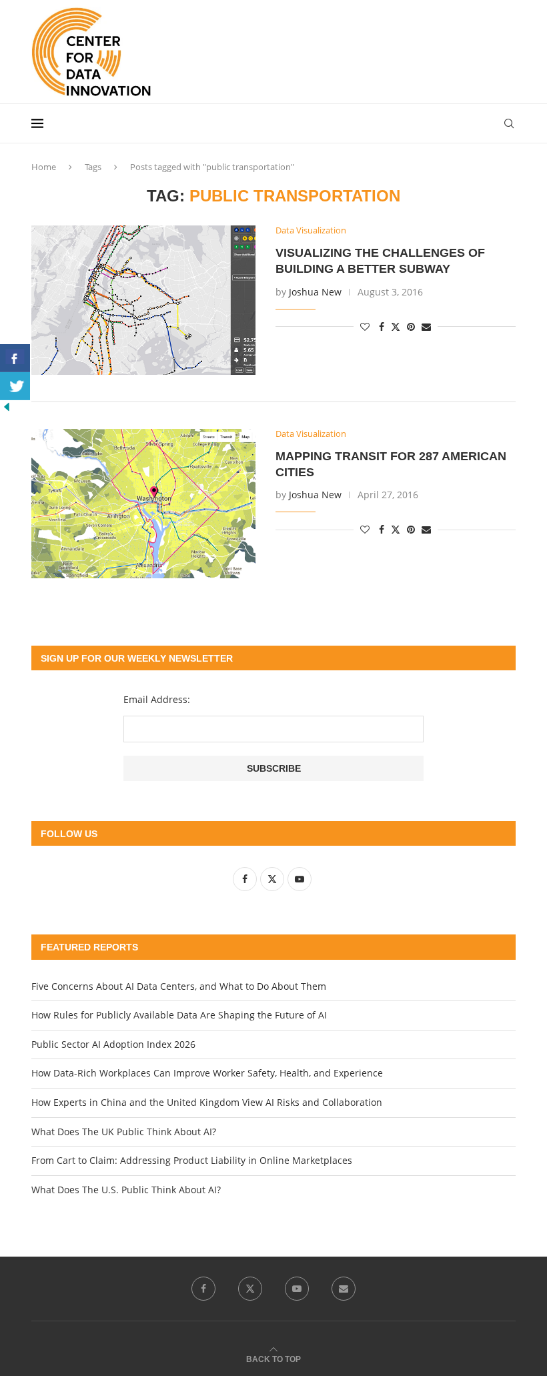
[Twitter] (250, 1289)
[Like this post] (365, 326)
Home (43, 167)
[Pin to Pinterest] (411, 326)
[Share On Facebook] (15, 358)
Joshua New (315, 291)
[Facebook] (203, 1289)
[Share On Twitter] (15, 386)
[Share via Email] (426, 326)
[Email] (344, 1289)
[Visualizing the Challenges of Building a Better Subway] (143, 300)
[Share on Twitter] (395, 326)
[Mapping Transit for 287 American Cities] (143, 503)
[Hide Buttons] (6, 406)
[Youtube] (297, 1289)
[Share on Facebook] (381, 326)
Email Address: (156, 699)
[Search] (509, 123)
